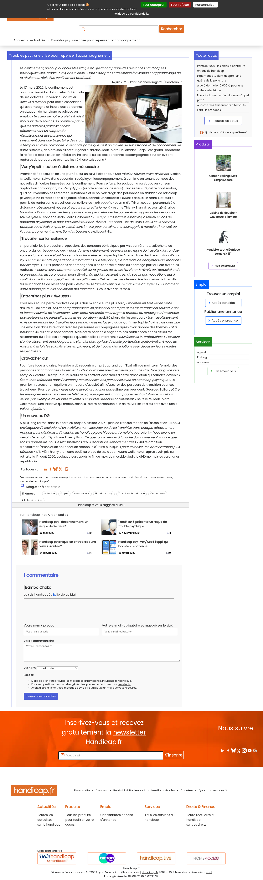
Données (187, 790)
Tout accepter (153, 4)
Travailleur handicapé (131, 493)
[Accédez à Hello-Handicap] (56, 858)
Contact (102, 790)
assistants (124, 684)
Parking (202, 357)
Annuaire (203, 362)
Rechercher (171, 29)
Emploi (64, 493)
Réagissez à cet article (43, 487)
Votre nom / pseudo (39, 625)
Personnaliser (205, 4)
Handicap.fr (150, 872)
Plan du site (82, 790)
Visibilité (30, 668)
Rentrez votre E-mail (42, 755)
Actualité (49, 493)
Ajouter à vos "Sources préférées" (225, 132)
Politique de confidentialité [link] (132, 14)
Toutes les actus (225, 121)
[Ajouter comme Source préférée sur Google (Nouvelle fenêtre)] (255, 750)
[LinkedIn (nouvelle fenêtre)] (45, 470)
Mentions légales (163, 790)
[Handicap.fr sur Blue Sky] (233, 750)
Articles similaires (32, 500)
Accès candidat (223, 303)
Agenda (202, 352)
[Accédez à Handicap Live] (156, 858)
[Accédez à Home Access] (206, 858)
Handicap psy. (104, 493)
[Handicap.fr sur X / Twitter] (239, 750)
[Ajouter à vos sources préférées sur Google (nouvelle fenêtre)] (66, 470)
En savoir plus (225, 371)
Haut (209, 872)
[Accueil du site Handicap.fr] (34, 791)
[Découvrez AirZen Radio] (106, 858)
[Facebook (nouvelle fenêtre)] (50, 470)
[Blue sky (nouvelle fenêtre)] (55, 470)
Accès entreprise (225, 320)
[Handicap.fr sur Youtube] (249, 750)
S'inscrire (174, 755)
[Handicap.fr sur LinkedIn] (222, 750)
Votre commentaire (39, 641)
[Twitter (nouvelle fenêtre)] (61, 470)
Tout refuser (180, 4)
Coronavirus (157, 493)
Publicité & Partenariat (129, 790)
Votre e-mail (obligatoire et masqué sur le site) (137, 625)
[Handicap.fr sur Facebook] (228, 750)
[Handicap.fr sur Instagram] (244, 750)
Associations (82, 493)
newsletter (129, 732)
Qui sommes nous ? (213, 790)
